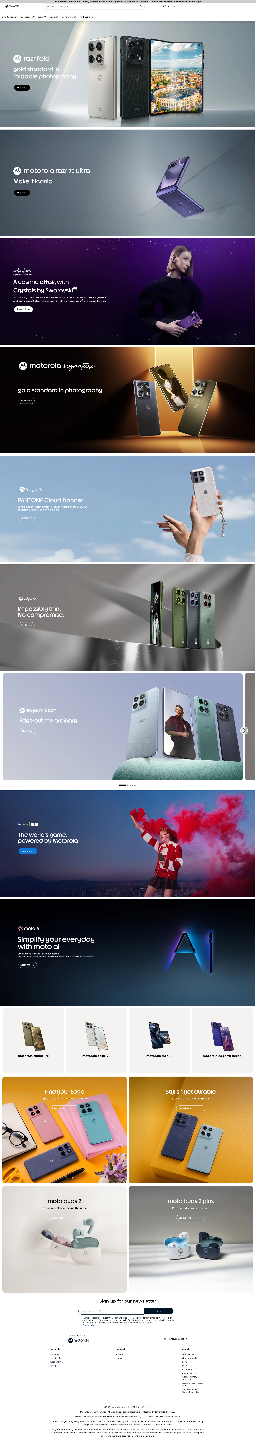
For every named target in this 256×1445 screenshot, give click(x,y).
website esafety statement (189, 1378)
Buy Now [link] (22, 87)
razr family (54, 1354)
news (184, 1362)
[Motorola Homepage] (12, 6)
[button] (122, 785)
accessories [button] (27, 17)
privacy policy (188, 1369)
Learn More (185, 1218)
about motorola (189, 1358)
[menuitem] (10, 17)
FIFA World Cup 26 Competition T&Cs (192, 1390)
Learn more (28, 851)
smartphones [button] (9, 17)
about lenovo (188, 1354)
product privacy (189, 1373)
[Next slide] (244, 730)
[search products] (142, 6)
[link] (64, 1108)
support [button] (53, 17)
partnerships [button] (68, 17)
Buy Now (25, 400)
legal (184, 1365)
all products (121, 1354)
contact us (121, 1358)
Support (172, 6)
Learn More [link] (23, 309)
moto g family (56, 1362)
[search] (91, 6)
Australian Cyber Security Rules (193, 1384)
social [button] (40, 17)
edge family (55, 1358)
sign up (53, 1365)
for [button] (86, 17)
